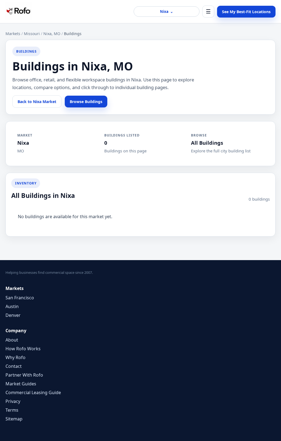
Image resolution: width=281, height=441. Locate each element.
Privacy (12, 401)
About (11, 340)
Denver (13, 315)
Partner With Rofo (24, 375)
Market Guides (20, 384)
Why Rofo (15, 357)
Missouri (32, 33)
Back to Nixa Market (37, 101)
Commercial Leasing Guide (33, 392)
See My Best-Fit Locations (246, 11)
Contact (13, 366)
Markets (12, 33)
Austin (12, 306)
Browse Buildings (86, 101)
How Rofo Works (23, 349)
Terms (11, 410)
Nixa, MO (51, 33)
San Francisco (19, 298)
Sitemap (14, 419)
